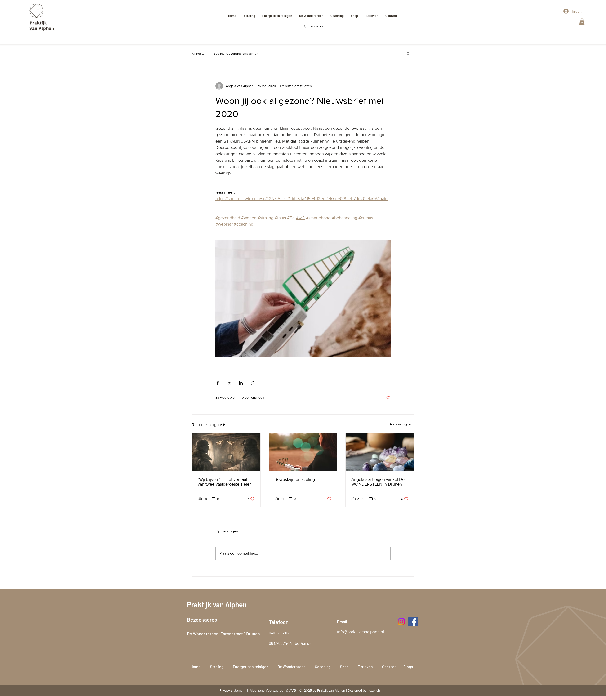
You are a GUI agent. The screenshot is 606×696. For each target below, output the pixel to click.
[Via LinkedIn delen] (241, 383)
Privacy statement (232, 690)
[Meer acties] (388, 86)
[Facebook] (413, 621)
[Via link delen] (252, 383)
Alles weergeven (402, 424)
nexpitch (373, 690)
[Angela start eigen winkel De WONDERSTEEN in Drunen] (380, 452)
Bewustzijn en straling (295, 479)
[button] (582, 21)
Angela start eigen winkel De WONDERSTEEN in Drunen (378, 481)
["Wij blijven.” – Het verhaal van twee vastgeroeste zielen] (226, 452)
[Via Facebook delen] (217, 383)
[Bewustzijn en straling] (303, 452)
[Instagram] (401, 621)
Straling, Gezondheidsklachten (236, 53)
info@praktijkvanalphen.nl (360, 631)
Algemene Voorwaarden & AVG (273, 690)
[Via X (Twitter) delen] (229, 383)
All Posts (198, 53)
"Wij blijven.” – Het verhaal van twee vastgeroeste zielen (225, 481)
